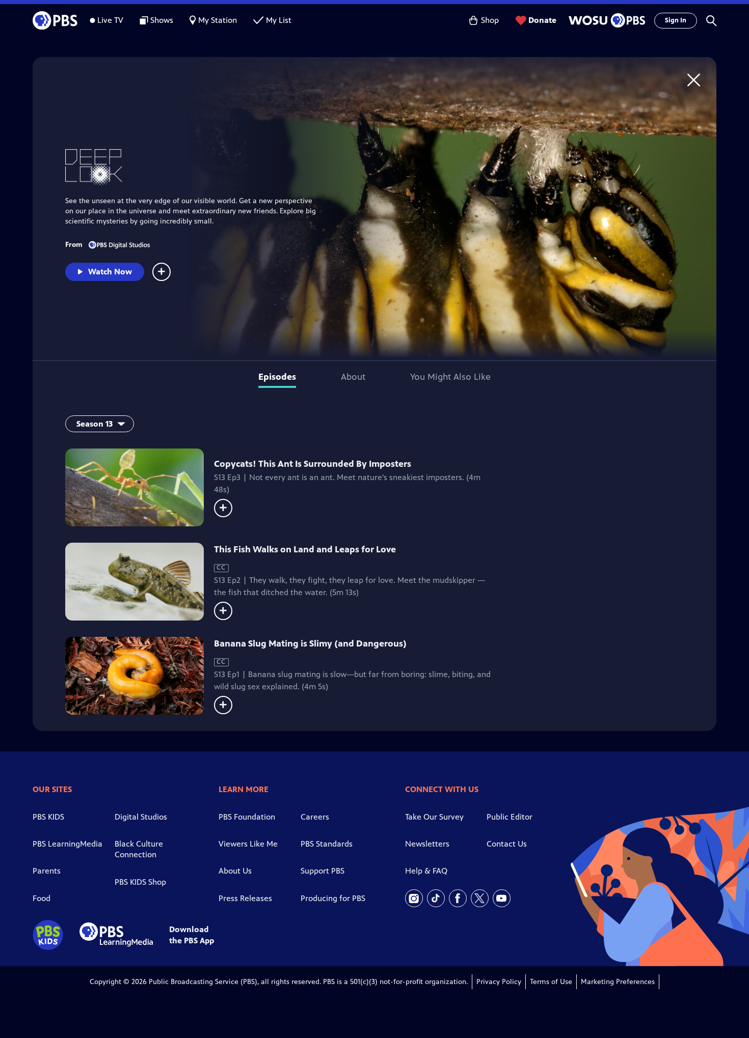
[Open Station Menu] (605, 20)
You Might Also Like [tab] (450, 376)
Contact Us (507, 844)
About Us (235, 871)
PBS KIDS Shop (140, 882)
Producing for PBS (333, 898)
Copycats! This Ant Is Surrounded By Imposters (312, 463)
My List (278, 20)
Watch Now (110, 271)
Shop (490, 20)
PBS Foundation (247, 817)
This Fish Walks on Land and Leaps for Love (305, 549)
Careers (315, 817)
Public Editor (509, 817)
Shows (161, 20)
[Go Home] (693, 79)
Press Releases (245, 898)
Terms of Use (551, 981)
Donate (542, 20)
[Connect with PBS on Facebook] (458, 898)
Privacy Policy (498, 981)
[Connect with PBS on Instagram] (414, 898)
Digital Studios (141, 817)
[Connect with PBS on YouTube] (502, 898)
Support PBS (322, 871)
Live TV (110, 20)
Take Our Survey (434, 817)
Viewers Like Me (248, 844)
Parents (47, 871)
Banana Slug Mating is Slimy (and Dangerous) (310, 643)
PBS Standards (327, 844)
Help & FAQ (426, 871)
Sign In (675, 20)
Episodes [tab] (277, 376)
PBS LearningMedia (67, 844)
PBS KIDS (48, 817)
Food (41, 898)
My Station (217, 20)
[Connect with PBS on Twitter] (480, 898)
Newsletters (427, 844)
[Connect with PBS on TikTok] (436, 898)
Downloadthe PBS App (191, 934)
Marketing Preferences (618, 981)
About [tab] (353, 376)
